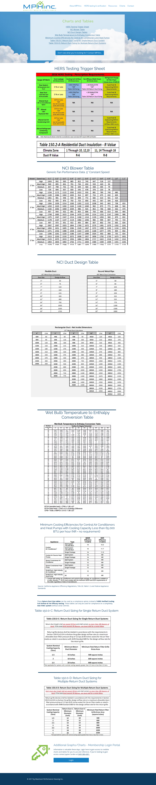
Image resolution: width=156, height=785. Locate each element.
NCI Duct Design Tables (77, 32)
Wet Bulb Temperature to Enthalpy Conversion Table (77, 35)
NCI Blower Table (77, 29)
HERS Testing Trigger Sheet (77, 27)
